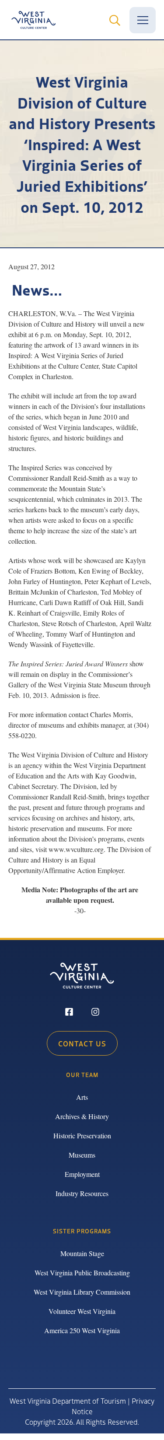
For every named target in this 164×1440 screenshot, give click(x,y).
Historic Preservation (82, 1135)
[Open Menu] (142, 20)
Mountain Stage (82, 1253)
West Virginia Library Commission (82, 1291)
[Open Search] (114, 20)
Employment (82, 1174)
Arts (82, 1097)
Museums (82, 1154)
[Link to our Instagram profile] (95, 1012)
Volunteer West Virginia (82, 1311)
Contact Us (82, 1043)
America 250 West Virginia (82, 1330)
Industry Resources (82, 1193)
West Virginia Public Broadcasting (82, 1272)
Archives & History (82, 1116)
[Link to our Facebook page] (69, 1012)
